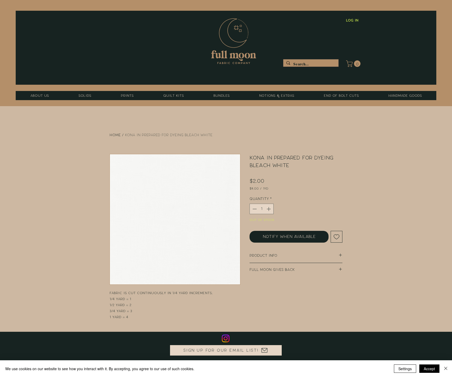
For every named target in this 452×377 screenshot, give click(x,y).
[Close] (446, 368)
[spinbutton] (261, 209)
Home (115, 135)
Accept (429, 368)
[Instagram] (226, 338)
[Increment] (269, 209)
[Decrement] (254, 209)
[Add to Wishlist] (336, 237)
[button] (354, 63)
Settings (405, 368)
